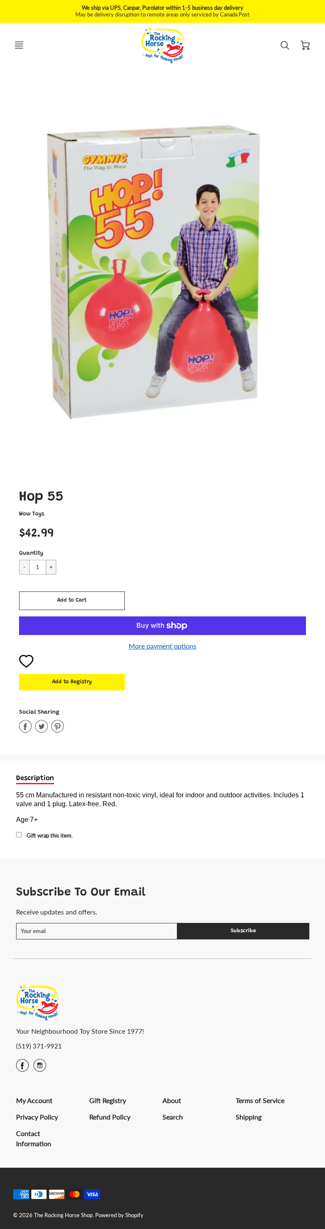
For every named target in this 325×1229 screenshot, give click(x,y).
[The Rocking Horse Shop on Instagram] (39, 1068)
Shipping (249, 1117)
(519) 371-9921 (39, 1046)
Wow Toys (31, 514)
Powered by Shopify (119, 1215)
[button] (72, 600)
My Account (34, 1100)
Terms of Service (260, 1100)
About (171, 1100)
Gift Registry (107, 1100)
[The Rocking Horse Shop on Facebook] (22, 1068)
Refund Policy (109, 1117)
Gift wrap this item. (50, 835)
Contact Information (33, 1138)
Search (172, 1117)
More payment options (162, 646)
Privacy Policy (37, 1117)
